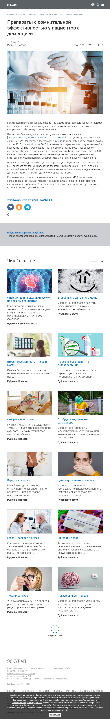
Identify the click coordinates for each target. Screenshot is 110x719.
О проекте (12, 691)
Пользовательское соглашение (21, 673)
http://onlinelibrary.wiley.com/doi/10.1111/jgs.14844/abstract (40, 137)
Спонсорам (28, 691)
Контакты (43, 691)
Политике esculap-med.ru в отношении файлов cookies (69, 700)
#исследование (16, 199)
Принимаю (55, 715)
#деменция (46, 199)
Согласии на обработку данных (27, 702)
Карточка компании (91, 691)
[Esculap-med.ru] (16, 661)
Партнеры (70, 691)
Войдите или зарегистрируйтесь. (25, 232)
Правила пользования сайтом (20, 671)
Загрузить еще (55, 635)
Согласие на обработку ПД (19, 676)
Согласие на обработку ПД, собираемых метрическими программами (37, 679)
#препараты (32, 199)
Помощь (57, 691)
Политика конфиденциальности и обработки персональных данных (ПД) (39, 668)
